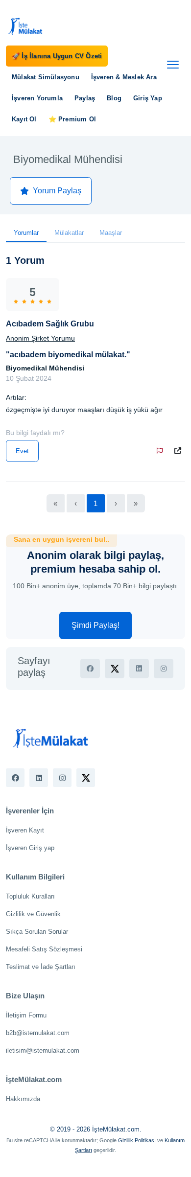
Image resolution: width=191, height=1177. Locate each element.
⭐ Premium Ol (72, 119)
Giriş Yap (147, 98)
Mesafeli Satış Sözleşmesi (44, 949)
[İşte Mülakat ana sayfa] (25, 26)
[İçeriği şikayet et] (162, 451)
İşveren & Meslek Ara (124, 77)
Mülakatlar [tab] (69, 232)
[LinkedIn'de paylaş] (139, 668)
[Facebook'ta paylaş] (90, 668)
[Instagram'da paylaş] (163, 668)
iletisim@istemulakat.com (42, 1050)
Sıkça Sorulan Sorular (37, 931)
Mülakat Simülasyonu (45, 77)
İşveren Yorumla (37, 98)
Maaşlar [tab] (110, 232)
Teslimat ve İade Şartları (40, 966)
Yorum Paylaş (57, 190)
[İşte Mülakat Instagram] (62, 777)
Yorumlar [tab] (26, 232)
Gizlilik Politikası (137, 1140)
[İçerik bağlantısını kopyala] (179, 451)
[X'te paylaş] (114, 668)
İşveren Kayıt (25, 830)
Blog (114, 98)
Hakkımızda (23, 1099)
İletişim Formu (26, 1015)
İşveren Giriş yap (30, 848)
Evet (22, 451)
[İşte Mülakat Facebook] (15, 777)
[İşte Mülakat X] (85, 777)
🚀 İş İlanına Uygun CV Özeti (57, 56)
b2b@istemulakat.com (38, 1033)
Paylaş (84, 98)
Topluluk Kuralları (30, 896)
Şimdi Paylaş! (95, 625)
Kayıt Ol (24, 119)
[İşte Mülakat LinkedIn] (38, 777)
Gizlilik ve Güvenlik (33, 914)
